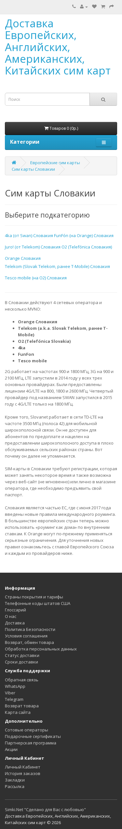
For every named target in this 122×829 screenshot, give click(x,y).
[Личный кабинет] (84, 6)
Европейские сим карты (55, 163)
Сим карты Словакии (33, 169)
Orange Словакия (23, 258)
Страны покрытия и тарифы (34, 597)
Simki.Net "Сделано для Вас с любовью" (45, 809)
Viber (10, 693)
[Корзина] (103, 6)
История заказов (22, 773)
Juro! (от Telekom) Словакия (33, 247)
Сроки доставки (21, 662)
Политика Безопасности (30, 629)
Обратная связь (21, 680)
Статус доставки (22, 655)
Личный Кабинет (22, 767)
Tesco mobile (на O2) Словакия (36, 278)
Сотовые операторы (26, 730)
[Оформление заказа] (111, 6)
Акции (11, 749)
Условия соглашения (26, 636)
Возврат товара (22, 706)
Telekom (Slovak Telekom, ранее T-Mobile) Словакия (57, 266)
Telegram (14, 699)
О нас (10, 616)
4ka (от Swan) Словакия (29, 235)
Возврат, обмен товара (29, 642)
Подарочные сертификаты (33, 736)
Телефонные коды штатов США (37, 603)
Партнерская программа (30, 743)
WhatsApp (15, 686)
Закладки (15, 780)
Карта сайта (18, 712)
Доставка (15, 623)
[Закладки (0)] (94, 6)
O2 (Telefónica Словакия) (86, 247)
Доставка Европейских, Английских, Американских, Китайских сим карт (58, 47)
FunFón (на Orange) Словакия (84, 235)
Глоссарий (15, 610)
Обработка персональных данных (41, 649)
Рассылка (14, 786)
